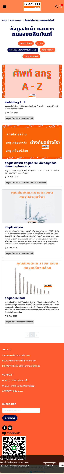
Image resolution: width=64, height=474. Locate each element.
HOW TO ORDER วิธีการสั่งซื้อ (15, 380)
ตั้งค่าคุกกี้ (49, 465)
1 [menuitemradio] (32, 334)
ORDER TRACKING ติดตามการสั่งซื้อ (18, 386)
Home (4, 20)
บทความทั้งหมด (16, 20)
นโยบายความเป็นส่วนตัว (14, 465)
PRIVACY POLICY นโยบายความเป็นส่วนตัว (21, 366)
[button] (56, 6)
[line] (10, 427)
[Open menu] (4, 6)
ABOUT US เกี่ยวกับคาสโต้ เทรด (16, 355)
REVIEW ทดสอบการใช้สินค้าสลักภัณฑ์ (19, 361)
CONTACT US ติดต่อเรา (12, 391)
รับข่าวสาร (10, 418)
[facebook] (4, 427)
